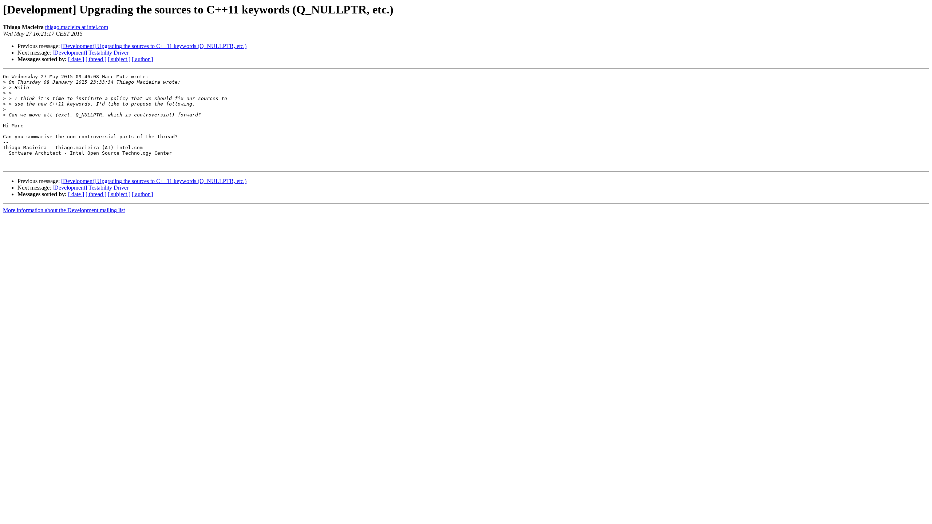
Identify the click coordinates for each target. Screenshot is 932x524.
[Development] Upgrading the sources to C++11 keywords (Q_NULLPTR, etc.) (153, 46)
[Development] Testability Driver (90, 52)
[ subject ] (119, 59)
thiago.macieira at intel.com (76, 27)
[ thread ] (96, 59)
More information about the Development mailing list (64, 210)
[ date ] (76, 59)
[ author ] (142, 59)
